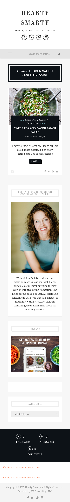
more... (35, 161)
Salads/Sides (33, 123)
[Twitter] (31, 37)
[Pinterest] (38, 37)
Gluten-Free (30, 119)
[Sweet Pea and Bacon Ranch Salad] (35, 106)
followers (23, 442)
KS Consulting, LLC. (41, 491)
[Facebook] (24, 37)
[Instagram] (46, 37)
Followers (35, 454)
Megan (42, 136)
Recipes (42, 119)
